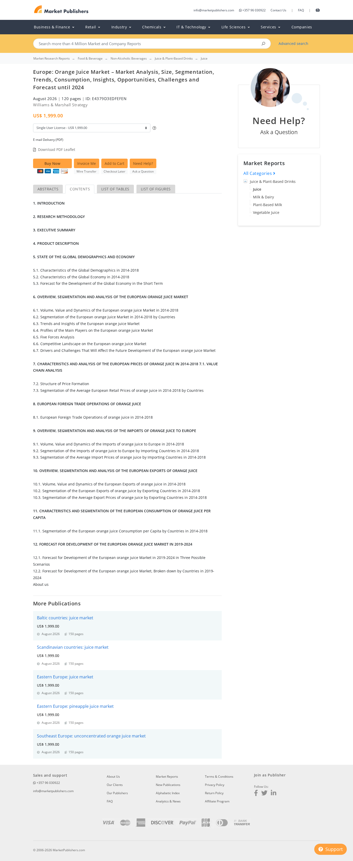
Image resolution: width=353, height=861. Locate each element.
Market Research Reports (51, 58)
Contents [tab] (80, 188)
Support (333, 849)
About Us (113, 776)
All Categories (258, 173)
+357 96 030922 (254, 10)
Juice (257, 189)
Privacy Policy (214, 785)
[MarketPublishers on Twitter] (264, 793)
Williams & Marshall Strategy (60, 104)
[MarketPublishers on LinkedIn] (273, 793)
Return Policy (214, 793)
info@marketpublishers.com (214, 10)
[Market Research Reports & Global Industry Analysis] (61, 9)
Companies (301, 27)
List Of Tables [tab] (115, 188)
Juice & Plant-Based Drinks (273, 181)
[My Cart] (318, 10)
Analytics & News (168, 801)
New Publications (168, 785)
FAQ (301, 10)
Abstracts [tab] (47, 188)
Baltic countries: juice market (65, 618)
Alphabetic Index (168, 793)
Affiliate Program (217, 801)
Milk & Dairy (263, 196)
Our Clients (115, 785)
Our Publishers (117, 793)
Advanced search (293, 43)
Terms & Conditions (219, 776)
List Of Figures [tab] (156, 188)
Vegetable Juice (266, 212)
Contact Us (278, 10)
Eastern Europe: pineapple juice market (75, 706)
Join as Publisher (270, 775)
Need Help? (143, 163)
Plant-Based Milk (267, 204)
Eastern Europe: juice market (65, 677)
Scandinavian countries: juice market (73, 647)
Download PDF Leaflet (56, 149)
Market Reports (167, 776)
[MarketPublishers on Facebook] (256, 793)
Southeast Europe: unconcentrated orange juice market (91, 736)
